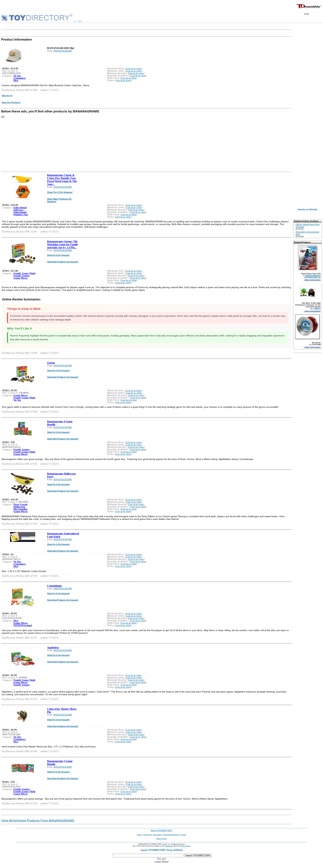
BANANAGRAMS (63, 51)
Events (183, 835)
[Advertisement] (102, 141)
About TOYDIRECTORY (161, 830)
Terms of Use (185, 846)
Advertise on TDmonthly (307, 209)
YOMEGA (317, 308)
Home (139, 835)
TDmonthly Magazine (171, 835)
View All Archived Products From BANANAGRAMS (37, 820)
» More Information (312, 280)
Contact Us (147, 835)
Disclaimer (169, 846)
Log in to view (133, 68)
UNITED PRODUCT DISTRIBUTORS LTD (312, 276)
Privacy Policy (161, 838)
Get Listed (157, 835)
